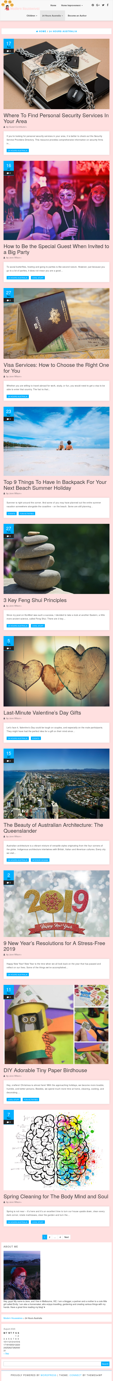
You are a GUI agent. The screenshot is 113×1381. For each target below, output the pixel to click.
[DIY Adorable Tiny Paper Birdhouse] (56, 1024)
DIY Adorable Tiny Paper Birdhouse (45, 1070)
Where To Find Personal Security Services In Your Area (56, 118)
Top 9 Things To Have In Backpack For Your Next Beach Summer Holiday (55, 484)
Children (31, 15)
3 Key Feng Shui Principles (35, 599)
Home (53, 5)
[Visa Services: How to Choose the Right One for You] (56, 323)
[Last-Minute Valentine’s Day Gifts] (56, 671)
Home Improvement (71, 5)
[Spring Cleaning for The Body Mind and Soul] (56, 1150)
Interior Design (40, 860)
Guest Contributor (17, 126)
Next (66, 1237)
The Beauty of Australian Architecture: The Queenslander (53, 827)
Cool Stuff (37, 277)
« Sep (6, 1353)
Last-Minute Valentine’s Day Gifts (42, 712)
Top (106, 1374)
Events (11, 513)
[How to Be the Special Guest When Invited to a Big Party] (56, 200)
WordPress (48, 1375)
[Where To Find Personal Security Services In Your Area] (56, 74)
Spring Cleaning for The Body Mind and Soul (56, 1196)
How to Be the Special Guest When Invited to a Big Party (56, 248)
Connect (76, 1375)
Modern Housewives (13, 1318)
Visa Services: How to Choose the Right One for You (56, 367)
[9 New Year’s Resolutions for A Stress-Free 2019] (56, 903)
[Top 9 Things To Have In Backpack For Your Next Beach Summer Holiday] (56, 441)
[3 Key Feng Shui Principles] (56, 559)
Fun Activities (27, 513)
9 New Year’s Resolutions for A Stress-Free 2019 (54, 945)
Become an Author (77, 15)
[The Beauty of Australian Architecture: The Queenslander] (56, 784)
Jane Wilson (14, 257)
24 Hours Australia (51, 15)
